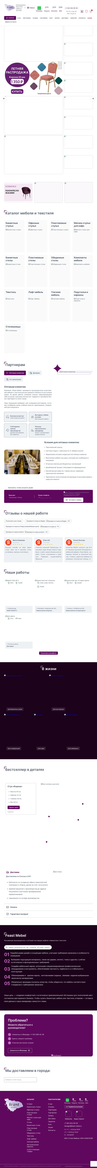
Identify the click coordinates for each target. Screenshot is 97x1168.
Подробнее (11, 811)
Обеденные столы (33, 1133)
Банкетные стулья (34, 1107)
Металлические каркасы (33, 1146)
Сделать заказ (13, 807)
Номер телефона (43, 495)
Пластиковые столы (32, 1129)
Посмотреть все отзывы (14, 521)
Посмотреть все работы (48, 653)
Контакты (82, 18)
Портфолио (27, 18)
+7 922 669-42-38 (37, 1034)
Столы (29, 1122)
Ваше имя (12, 495)
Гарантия (73, 18)
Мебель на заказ (10, 22)
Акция (90, 18)
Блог (51, 18)
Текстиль (30, 1136)
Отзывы (35, 18)
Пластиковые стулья (32, 1114)
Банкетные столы (33, 1125)
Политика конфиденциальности (73, 1166)
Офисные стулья (33, 1110)
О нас (19, 18)
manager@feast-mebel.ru (73, 1126)
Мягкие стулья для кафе (34, 1118)
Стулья (29, 1104)
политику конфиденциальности (72, 494)
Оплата (57, 18)
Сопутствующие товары (33, 1150)
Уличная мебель (33, 1142)
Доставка (65, 18)
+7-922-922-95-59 (71, 8)
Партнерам (43, 18)
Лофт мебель (32, 1139)
